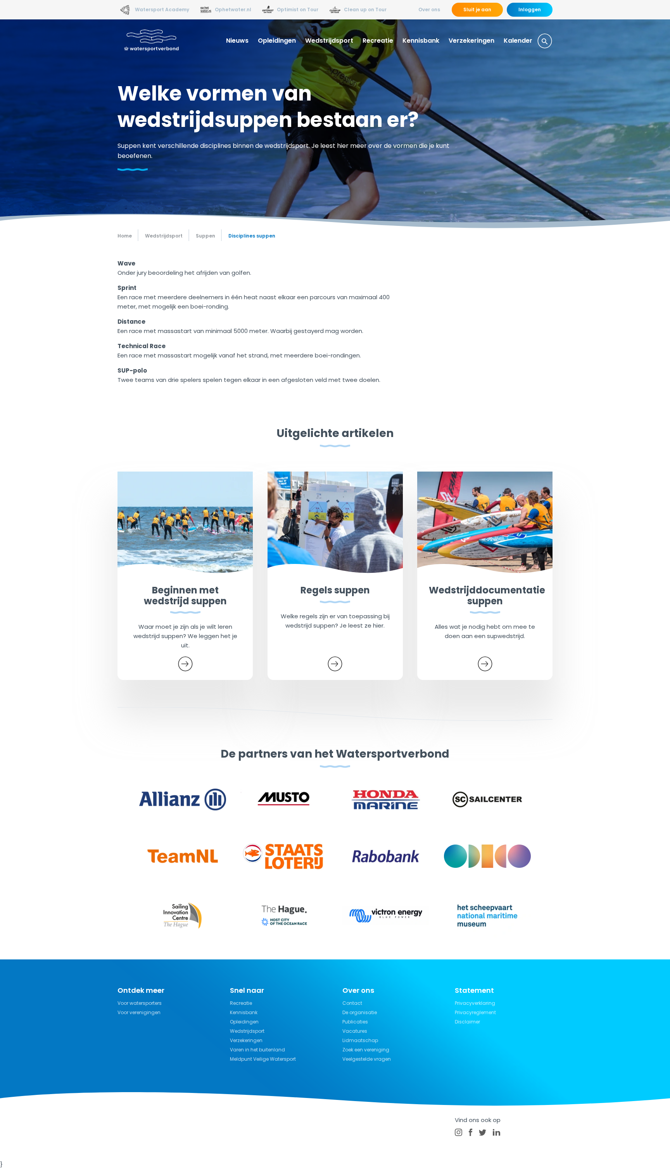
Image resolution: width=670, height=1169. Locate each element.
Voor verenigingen (139, 1012)
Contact (352, 1003)
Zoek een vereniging (365, 1049)
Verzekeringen (471, 40)
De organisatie (359, 1012)
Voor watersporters (139, 1003)
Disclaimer (467, 1021)
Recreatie (378, 40)
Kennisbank (420, 40)
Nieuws (237, 40)
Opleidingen (277, 40)
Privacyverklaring (475, 1003)
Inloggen (529, 9)
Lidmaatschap (360, 1040)
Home (124, 235)
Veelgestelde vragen (366, 1059)
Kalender (518, 40)
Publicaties (355, 1021)
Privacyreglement (475, 1012)
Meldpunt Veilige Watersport (263, 1059)
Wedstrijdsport (329, 40)
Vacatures (354, 1031)
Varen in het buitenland (257, 1049)
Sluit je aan (477, 9)
